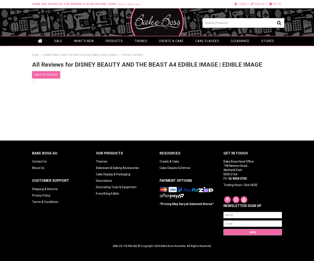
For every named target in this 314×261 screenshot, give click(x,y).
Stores (267, 41)
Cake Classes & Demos (175, 168)
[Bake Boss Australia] (157, 22)
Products (114, 41)
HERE (254, 185)
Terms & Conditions (45, 202)
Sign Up (259, 4)
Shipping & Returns (45, 189)
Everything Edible (107, 193)
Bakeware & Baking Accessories (117, 168)
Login (242, 4)
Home (40, 41)
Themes (140, 41)
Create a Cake (171, 41)
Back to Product (46, 74)
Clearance (240, 41)
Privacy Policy (41, 195)
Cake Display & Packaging (113, 174)
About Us (38, 168)
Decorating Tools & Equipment (116, 187)
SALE (58, 41)
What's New (84, 41)
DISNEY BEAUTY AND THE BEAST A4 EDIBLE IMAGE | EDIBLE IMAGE (80, 55)
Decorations (104, 180)
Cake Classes (207, 41)
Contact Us (39, 161)
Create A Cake (169, 161)
